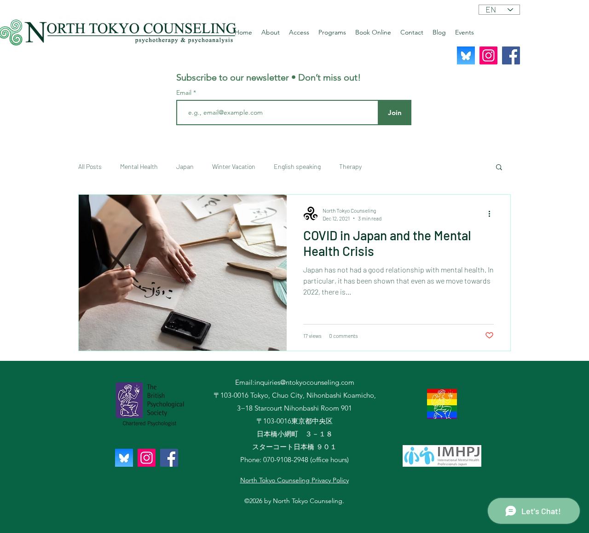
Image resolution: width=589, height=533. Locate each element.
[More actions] (492, 213)
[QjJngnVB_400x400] (466, 55)
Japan (185, 166)
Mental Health (139, 166)
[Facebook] (511, 55)
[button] (499, 168)
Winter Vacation (233, 166)
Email (184, 92)
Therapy (350, 166)
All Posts (90, 166)
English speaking (297, 166)
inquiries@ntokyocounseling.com (304, 382)
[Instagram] (488, 55)
